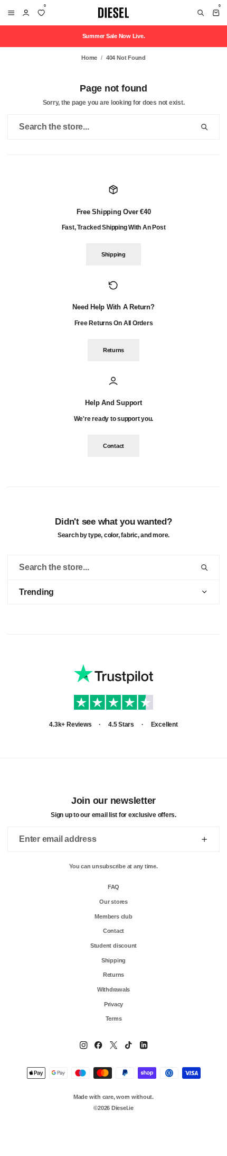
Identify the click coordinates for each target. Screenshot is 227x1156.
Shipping (113, 255)
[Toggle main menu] (9, 13)
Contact (113, 446)
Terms (114, 1018)
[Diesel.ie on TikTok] (128, 1045)
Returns (113, 350)
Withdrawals (113, 989)
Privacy (113, 1004)
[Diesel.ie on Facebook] (98, 1045)
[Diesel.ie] (113, 12)
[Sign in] (25, 13)
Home (89, 57)
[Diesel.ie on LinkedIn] (143, 1045)
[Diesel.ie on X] (113, 1045)
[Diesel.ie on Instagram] (83, 1045)
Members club (113, 916)
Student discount (113, 945)
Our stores (113, 901)
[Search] (200, 13)
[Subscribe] (204, 839)
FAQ (113, 887)
